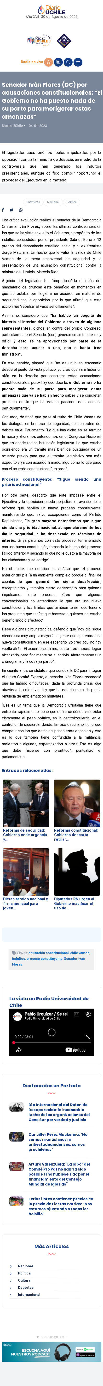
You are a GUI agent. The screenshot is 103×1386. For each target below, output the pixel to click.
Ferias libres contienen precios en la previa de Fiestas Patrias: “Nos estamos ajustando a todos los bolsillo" (61, 1206)
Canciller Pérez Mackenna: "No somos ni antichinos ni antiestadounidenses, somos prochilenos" (58, 1142)
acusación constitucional (49, 953)
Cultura (24, 1280)
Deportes (26, 1287)
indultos (18, 959)
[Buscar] (68, 62)
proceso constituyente (45, 959)
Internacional (29, 1295)
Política (72, 202)
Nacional (53, 202)
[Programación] (58, 62)
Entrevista (33, 202)
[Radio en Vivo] (48, 62)
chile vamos (79, 953)
